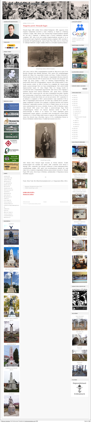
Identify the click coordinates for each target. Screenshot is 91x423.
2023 (74, 101)
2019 (74, 130)
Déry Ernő (6, 186)
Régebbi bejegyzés (64, 201)
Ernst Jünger (7, 200)
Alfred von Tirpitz (7, 212)
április (75, 122)
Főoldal (44, 201)
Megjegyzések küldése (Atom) (34, 203)
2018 (74, 132)
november (76, 109)
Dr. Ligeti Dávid (7, 183)
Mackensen (6, 217)
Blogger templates (6, 421)
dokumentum (7, 193)
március (76, 124)
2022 (74, 103)
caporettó (6, 191)
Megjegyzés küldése (28, 194)
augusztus (76, 113)
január (75, 126)
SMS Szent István (8, 190)
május (75, 120)
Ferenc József (7, 202)
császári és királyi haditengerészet (11, 205)
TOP (89, 421)
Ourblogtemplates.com (30, 421)
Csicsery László (7, 214)
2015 (74, 138)
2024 (74, 99)
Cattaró (5, 198)
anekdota (6, 176)
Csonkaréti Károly (8, 215)
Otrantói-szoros (7, 188)
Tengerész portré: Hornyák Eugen (35, 26)
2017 (74, 134)
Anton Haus (6, 195)
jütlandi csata (7, 184)
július (75, 115)
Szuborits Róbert (7, 203)
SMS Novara (7, 181)
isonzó (5, 210)
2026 (74, 95)
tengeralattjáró (7, 177)
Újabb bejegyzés (26, 201)
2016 (74, 136)
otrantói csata (7, 179)
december (76, 107)
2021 (74, 105)
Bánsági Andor (7, 196)
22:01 (40, 186)
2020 (74, 128)
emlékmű (6, 208)
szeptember (77, 111)
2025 (74, 97)
